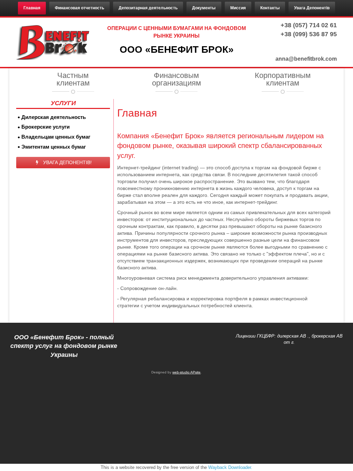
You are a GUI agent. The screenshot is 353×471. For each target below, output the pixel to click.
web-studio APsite (186, 372)
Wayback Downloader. (230, 467)
